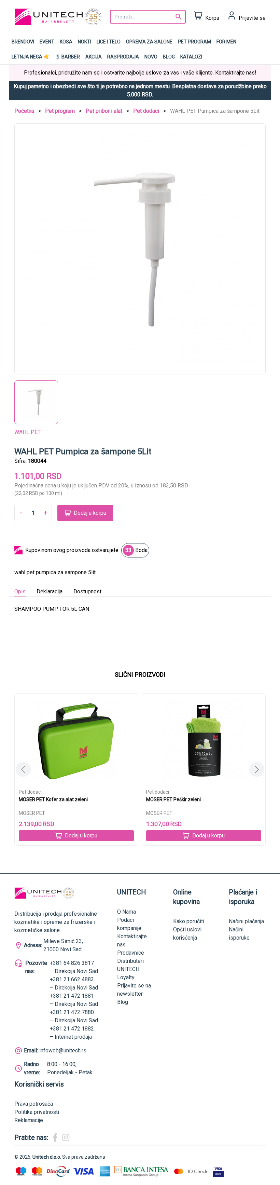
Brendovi (23, 41)
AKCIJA (93, 56)
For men (226, 41)
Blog (169, 56)
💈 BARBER (67, 56)
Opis (20, 591)
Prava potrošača (33, 1104)
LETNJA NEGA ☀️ (30, 56)
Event (47, 41)
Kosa (66, 41)
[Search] (178, 16)
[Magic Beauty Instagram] (66, 1137)
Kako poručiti (188, 921)
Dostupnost (87, 591)
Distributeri (130, 961)
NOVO (150, 56)
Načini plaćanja (246, 921)
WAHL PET (27, 432)
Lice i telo (109, 41)
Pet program (194, 41)
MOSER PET (32, 813)
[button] (256, 769)
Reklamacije (28, 1120)
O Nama (126, 911)
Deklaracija (49, 591)
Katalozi (191, 56)
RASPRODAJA (123, 56)
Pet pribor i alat (104, 111)
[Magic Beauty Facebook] (55, 1137)
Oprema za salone (149, 41)
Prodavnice (130, 953)
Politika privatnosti (36, 1112)
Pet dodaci (146, 111)
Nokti (84, 41)
